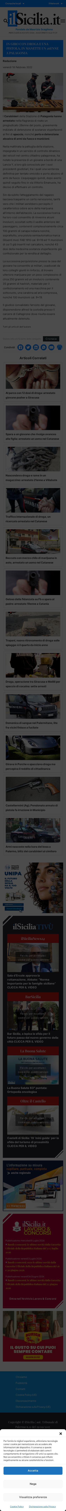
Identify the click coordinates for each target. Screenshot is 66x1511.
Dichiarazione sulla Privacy (42, 1506)
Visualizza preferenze (33, 1497)
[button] (60, 1433)
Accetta (33, 1470)
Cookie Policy (17, 1506)
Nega (33, 1484)
